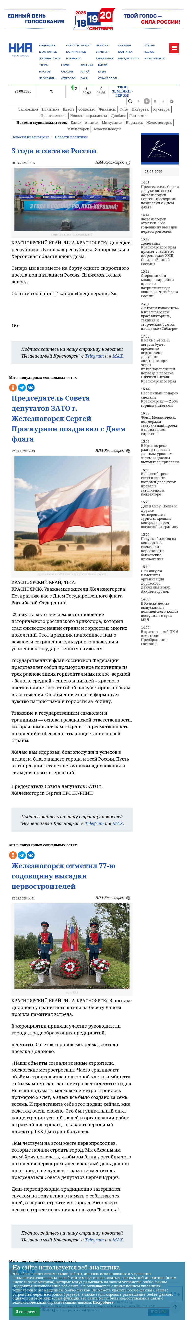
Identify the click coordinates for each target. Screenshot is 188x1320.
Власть (69, 109)
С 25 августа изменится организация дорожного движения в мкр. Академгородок (156, 581)
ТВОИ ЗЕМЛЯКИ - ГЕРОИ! (122, 91)
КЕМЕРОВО (68, 78)
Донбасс (118, 115)
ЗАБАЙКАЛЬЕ (104, 58)
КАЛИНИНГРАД (76, 51)
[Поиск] (130, 101)
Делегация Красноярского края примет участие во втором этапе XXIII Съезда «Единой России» (158, 253)
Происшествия (54, 115)
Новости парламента (88, 115)
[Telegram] (171, 101)
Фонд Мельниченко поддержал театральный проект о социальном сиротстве (159, 425)
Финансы (107, 109)
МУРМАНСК (73, 58)
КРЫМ (102, 71)
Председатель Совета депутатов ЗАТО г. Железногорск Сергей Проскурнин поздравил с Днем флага (160, 197)
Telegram (94, 356)
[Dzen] (146, 101)
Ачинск (91, 122)
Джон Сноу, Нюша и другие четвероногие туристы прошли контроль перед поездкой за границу (159, 516)
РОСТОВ (45, 71)
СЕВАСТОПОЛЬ (108, 78)
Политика (50, 109)
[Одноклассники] (163, 101)
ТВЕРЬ (43, 65)
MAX (118, 356)
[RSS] (138, 101)
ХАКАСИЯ (67, 71)
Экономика (28, 109)
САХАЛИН (124, 45)
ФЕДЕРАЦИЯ (47, 45)
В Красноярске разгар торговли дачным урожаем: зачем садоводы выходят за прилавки (160, 454)
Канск (76, 122)
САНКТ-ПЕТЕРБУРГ (78, 45)
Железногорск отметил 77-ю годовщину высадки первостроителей (159, 225)
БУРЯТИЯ (102, 51)
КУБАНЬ (149, 45)
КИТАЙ (102, 65)
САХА (84, 78)
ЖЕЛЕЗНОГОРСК (50, 58)
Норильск (134, 122)
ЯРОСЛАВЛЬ (47, 78)
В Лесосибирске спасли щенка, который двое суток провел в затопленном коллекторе (158, 484)
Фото (123, 109)
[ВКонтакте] (155, 101)
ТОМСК (65, 65)
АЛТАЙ (85, 71)
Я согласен (26, 1311)
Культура (161, 109)
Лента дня (138, 115)
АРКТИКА (87, 65)
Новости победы (107, 129)
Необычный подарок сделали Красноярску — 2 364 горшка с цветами (159, 399)
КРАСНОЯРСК (48, 51)
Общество (86, 109)
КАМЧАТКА (125, 51)
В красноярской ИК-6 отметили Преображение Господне (159, 638)
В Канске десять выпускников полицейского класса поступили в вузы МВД (159, 611)
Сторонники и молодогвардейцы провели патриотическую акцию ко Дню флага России (159, 286)
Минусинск (112, 122)
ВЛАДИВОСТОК (128, 58)
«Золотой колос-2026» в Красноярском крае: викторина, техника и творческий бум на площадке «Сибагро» (160, 318)
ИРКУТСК (102, 45)
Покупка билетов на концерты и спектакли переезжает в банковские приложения (158, 549)
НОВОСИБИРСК (154, 58)
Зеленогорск (78, 129)
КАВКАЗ (149, 51)
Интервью (141, 109)
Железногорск (159, 122)
